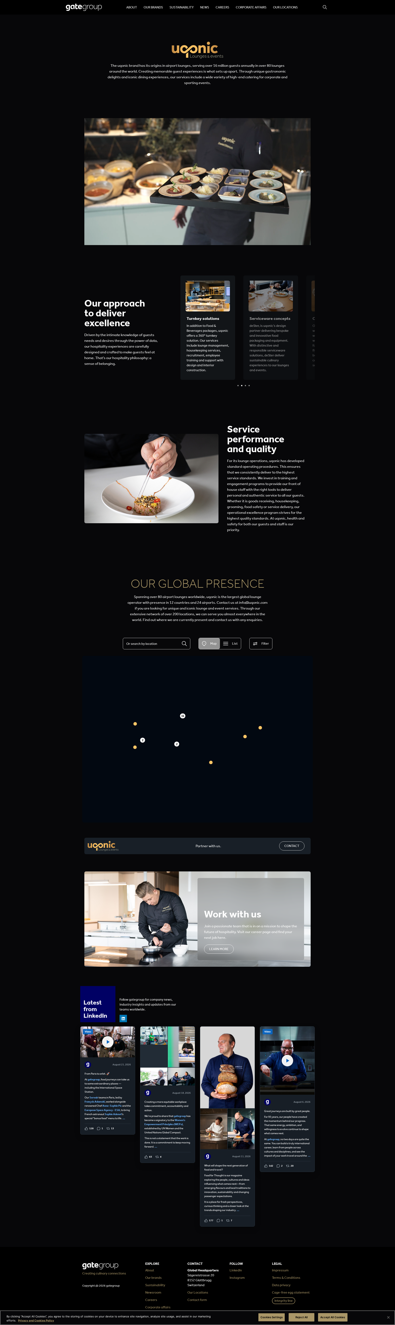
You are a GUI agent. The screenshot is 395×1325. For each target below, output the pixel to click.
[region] (197, 1317)
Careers (222, 7)
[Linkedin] (123, 1018)
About (131, 7)
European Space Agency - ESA (102, 1110)
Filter (265, 643)
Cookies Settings (271, 1317)
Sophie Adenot (113, 1114)
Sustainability (182, 7)
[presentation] (238, 385)
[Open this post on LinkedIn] (107, 1080)
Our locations (285, 7)
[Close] (388, 1317)
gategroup (94, 1079)
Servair (93, 1097)
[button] (211, 762)
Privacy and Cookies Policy (36, 1320)
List (235, 643)
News (204, 7)
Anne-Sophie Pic (112, 1105)
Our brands (153, 7)
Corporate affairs (251, 7)
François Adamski (95, 1101)
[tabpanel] (207, 327)
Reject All (301, 1317)
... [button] (124, 1118)
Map (213, 643)
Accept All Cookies (332, 1317)
